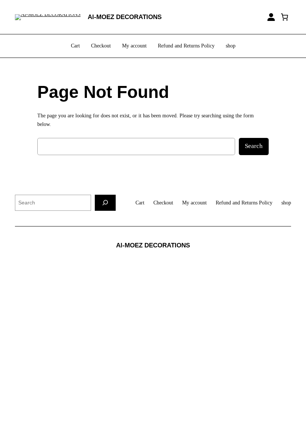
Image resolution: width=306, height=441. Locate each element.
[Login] (271, 17)
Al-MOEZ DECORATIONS (125, 17)
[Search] (105, 203)
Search (254, 145)
